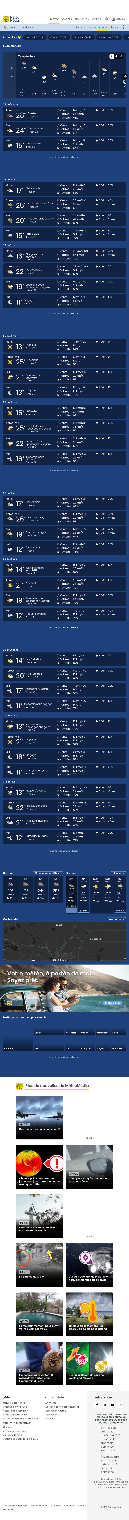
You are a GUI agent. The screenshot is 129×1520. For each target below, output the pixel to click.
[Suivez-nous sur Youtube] (113, 1405)
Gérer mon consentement (17, 1422)
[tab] (111, 56)
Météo (13, 27)
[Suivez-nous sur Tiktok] (121, 1405)
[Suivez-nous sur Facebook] (97, 1405)
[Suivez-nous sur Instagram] (105, 1405)
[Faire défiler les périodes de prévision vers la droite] (125, 76)
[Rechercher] (106, 18)
